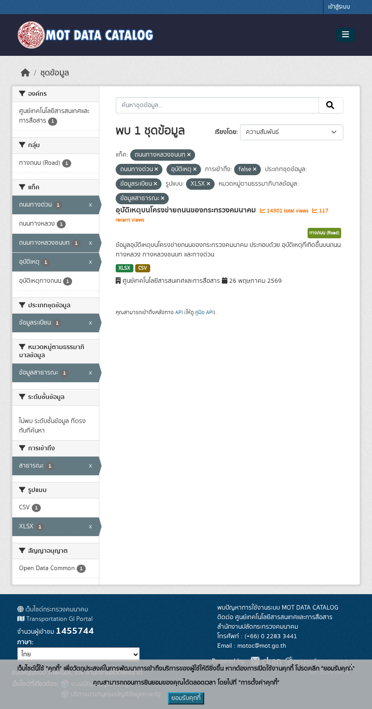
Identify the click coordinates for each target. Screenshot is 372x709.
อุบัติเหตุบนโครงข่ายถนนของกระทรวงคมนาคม (187, 210)
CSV (142, 268)
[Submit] (330, 105)
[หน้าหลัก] (25, 73)
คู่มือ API (204, 312)
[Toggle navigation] (345, 35)
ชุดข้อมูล (54, 73)
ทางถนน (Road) (324, 233)
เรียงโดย (225, 132)
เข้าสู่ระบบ (339, 7)
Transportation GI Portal (58, 619)
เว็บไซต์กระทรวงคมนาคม (56, 609)
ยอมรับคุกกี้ (186, 698)
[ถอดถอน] (189, 155)
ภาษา (24, 642)
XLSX (124, 268)
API (179, 312)
